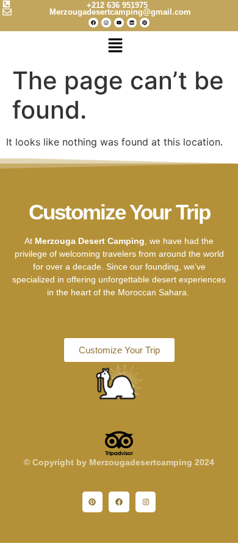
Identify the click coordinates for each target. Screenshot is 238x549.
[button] (115, 46)
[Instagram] (106, 23)
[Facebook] (93, 23)
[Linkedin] (132, 23)
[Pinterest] (145, 23)
